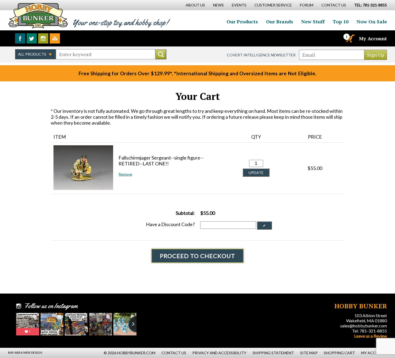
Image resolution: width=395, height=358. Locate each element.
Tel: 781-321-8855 (369, 330)
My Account (373, 38)
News (218, 5)
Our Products (242, 21)
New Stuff (313, 21)
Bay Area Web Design (25, 352)
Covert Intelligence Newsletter (261, 55)
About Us (195, 5)
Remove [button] (125, 174)
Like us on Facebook (20, 38)
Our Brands (279, 21)
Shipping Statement (273, 352)
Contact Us (333, 5)
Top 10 (341, 21)
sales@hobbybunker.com (363, 325)
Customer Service (273, 5)
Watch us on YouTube (55, 38)
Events (239, 5)
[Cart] (349, 38)
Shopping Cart (339, 352)
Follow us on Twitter (32, 38)
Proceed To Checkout (197, 255)
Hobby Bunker (38, 15)
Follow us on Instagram (43, 38)
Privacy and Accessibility (219, 352)
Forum (306, 5)
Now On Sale (372, 21)
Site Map (309, 352)
